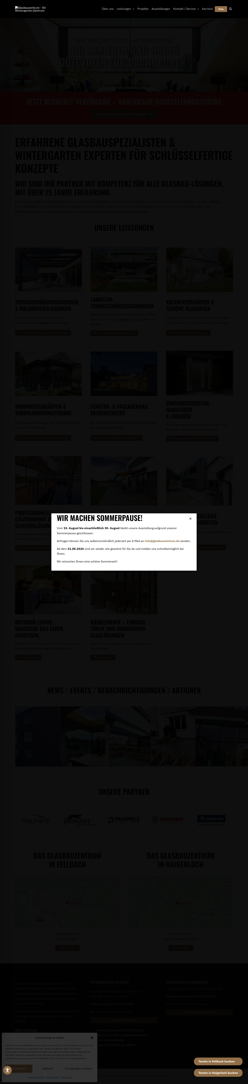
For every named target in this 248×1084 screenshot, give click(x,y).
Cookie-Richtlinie (36, 1077)
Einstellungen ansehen (78, 1068)
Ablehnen (47, 1068)
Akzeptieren (19, 1068)
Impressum (66, 1077)
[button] (92, 1038)
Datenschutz (52, 1077)
